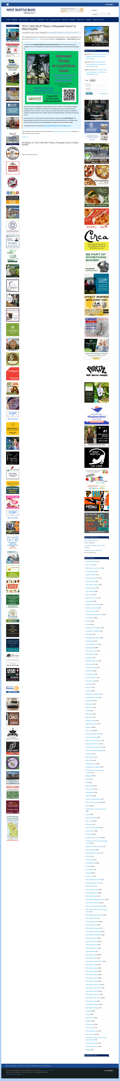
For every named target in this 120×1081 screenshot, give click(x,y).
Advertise (14, 19)
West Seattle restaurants (93, 985)
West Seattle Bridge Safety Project (95, 899)
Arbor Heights (90, 591)
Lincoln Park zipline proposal (94, 750)
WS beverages (90, 1028)
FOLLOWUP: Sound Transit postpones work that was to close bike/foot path (97, 56)
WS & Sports (89, 1024)
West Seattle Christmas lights (94, 906)
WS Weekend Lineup (92, 1046)
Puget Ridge (89, 796)
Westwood (89, 1011)
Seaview (88, 814)
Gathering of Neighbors (93, 694)
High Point (89, 717)
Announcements (91, 588)
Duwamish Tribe (91, 654)
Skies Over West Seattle (92, 828)
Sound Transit (90, 831)
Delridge (88, 634)
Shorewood (89, 824)
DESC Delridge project (92, 644)
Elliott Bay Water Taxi (92, 661)
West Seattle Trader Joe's (93, 994)
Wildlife (88, 1021)
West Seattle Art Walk (92, 889)
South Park (89, 834)
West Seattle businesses (93, 903)
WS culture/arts (90, 1034)
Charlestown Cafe (91, 611)
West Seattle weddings (92, 1008)
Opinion (88, 779)
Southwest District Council (93, 837)
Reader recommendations (93, 799)
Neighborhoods (90, 764)
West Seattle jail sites (92, 945)
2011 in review (90, 565)
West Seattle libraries (92, 948)
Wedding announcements (93, 883)
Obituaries (64, 19)
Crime (88, 624)
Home (8, 19)
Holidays (88, 727)
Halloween (89, 707)
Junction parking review (93, 734)
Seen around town (91, 818)
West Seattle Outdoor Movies (94, 961)
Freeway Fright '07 (91, 677)
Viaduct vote (89, 876)
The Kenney (89, 860)
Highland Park (90, 721)
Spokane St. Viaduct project (94, 846)
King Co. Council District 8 (94, 740)
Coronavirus (89, 618)
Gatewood (89, 691)
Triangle (88, 866)
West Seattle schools (92, 991)
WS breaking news (91, 1031)
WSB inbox (36, 39)
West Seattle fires (91, 925)
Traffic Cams (80, 19)
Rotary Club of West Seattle (94, 802)
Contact (32, 19)
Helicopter (89, 714)
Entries (8, 1074)
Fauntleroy (89, 671)
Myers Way (89, 760)
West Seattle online (91, 958)
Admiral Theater (91, 575)
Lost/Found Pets (55, 19)
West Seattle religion (92, 981)
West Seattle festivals (92, 921)
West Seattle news (71, 32)
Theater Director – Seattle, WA (93, 550)
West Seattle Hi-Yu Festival (93, 935)
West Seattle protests (92, 978)
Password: (88, 88)
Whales (88, 1014)
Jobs (47, 19)
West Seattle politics (92, 975)
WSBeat (88, 1050)
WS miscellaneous (91, 1043)
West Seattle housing (92, 941)
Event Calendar (23, 19)
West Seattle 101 (90, 886)
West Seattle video (91, 1001)
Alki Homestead (90, 581)
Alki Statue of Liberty (92, 585)
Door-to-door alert (91, 651)
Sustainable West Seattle (93, 853)
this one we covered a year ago (61, 131)
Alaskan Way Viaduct (92, 578)
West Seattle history (91, 938)
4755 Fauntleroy (90, 571)
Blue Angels (89, 601)
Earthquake (89, 658)
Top (23, 1074)
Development (90, 648)
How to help (61, 32)
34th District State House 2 (93, 568)
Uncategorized (90, 870)
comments (15, 1074)
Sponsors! (72, 19)
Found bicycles (90, 674)
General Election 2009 (92, 697)
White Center (90, 1018)
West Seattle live (90, 951)
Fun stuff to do (90, 681)
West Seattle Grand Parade (93, 931)
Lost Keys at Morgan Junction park (94, 545)
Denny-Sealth (90, 641)
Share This (25, 137)
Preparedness (90, 792)
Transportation (90, 863)
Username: (88, 84)
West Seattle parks (91, 965)
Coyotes (88, 621)
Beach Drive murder (92, 598)
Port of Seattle (90, 789)
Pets (87, 782)
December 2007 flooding (93, 631)
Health (88, 711)
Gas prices (89, 687)
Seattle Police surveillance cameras (96, 809)
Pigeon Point (89, 786)
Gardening (89, 684)
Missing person (90, 757)
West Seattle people (91, 968)
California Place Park (92, 608)
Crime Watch (40, 19)
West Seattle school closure (94, 988)
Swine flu (88, 856)
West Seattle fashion (92, 918)
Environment (53, 32)
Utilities (88, 873)
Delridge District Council (93, 638)
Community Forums (98, 19)
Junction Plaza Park (91, 737)
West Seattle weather (92, 1004)
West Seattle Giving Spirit (93, 928)
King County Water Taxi (93, 744)
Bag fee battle (90, 595)
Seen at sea (89, 821)
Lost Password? (103, 93)
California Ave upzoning (93, 604)
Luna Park (89, 754)
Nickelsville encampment (93, 767)
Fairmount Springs (91, 667)
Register (93, 80)
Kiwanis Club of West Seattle (94, 747)
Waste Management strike (93, 879)
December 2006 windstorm (94, 628)
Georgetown (89, 704)
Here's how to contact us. (48, 1070)
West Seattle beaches (92, 893)
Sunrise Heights (90, 850)
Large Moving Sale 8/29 (91, 541)
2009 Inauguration (91, 561)
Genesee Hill (89, 701)
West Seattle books (91, 896)
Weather (88, 19)
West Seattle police (91, 971)
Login (86, 80)
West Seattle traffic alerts (93, 998)
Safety (87, 806)
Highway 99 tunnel (91, 724)
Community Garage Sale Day (94, 614)
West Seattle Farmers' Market (94, 915)
